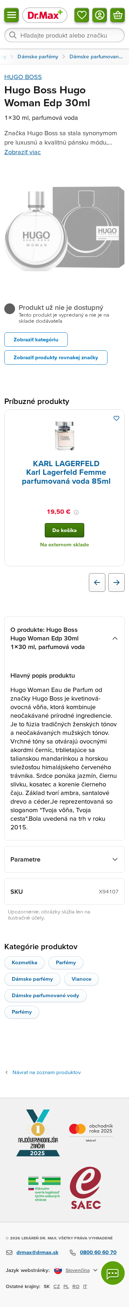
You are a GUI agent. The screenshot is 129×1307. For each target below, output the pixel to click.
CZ (56, 1286)
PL (66, 1286)
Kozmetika (24, 962)
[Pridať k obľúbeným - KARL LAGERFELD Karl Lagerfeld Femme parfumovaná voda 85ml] (116, 418)
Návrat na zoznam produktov (47, 1072)
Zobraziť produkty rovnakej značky (56, 357)
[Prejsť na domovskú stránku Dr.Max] (44, 15)
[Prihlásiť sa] (99, 15)
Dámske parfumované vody (45, 995)
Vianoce (81, 979)
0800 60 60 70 (98, 1252)
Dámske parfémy (32, 979)
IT (85, 1286)
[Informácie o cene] (76, 512)
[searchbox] (64, 35)
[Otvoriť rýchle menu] (11, 15)
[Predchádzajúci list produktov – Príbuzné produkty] (97, 582)
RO (76, 1286)
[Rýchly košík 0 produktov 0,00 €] (117, 15)
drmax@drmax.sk (37, 1252)
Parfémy (66, 962)
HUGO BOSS (23, 77)
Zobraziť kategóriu (36, 339)
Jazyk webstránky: (28, 1270)
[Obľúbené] (82, 15)
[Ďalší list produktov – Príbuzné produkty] (116, 582)
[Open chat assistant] (112, 1273)
